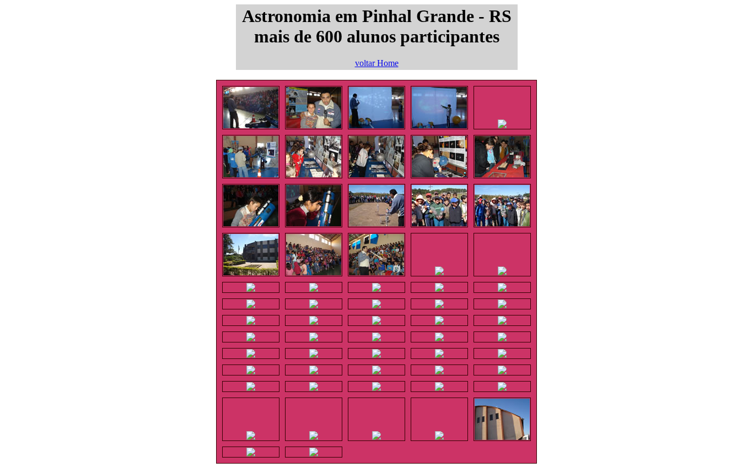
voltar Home (377, 63)
